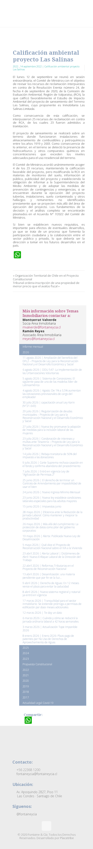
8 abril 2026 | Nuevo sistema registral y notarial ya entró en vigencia (51, 593)
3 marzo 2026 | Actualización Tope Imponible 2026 (50, 628)
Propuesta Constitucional (37, 664)
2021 (26, 675)
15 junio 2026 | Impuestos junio (42, 506)
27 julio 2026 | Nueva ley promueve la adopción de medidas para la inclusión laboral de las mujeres (52, 430)
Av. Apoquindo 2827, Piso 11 (39, 794)
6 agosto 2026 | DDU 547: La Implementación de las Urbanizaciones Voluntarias (52, 371)
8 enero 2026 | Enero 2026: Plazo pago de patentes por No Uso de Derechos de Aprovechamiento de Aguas (48, 639)
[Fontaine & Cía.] (47, 13)
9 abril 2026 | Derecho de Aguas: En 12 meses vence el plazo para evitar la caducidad (51, 584)
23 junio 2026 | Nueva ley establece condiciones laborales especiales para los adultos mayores (52, 499)
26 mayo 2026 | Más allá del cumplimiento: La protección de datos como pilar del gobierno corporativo (50, 527)
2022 (16, 66)
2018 (26, 692)
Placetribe (67, 838)
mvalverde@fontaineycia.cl (42, 327)
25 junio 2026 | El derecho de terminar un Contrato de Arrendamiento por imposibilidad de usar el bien (52, 483)
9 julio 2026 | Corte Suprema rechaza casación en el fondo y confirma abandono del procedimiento (53, 464)
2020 (26, 681)
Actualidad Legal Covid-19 (38, 703)
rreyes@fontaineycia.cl (39, 339)
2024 (26, 653)
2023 (26, 659)
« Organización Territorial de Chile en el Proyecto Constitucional (46, 277)
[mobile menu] (87, 9)
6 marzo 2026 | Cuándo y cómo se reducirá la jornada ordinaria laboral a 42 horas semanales (51, 619)
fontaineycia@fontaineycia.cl (36, 774)
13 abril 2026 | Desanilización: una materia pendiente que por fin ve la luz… (49, 575)
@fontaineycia (26, 814)
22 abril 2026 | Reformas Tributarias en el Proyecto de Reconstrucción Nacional (48, 567)
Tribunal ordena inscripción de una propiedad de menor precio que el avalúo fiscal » (46, 284)
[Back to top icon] (46, 826)
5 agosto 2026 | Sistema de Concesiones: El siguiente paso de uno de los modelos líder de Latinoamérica (50, 382)
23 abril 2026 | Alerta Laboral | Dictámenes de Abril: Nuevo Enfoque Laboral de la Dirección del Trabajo (52, 557)
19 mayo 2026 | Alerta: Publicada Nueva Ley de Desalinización (51, 537)
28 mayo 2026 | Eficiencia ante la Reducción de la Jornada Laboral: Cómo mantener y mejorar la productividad (52, 515)
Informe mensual (33, 347)
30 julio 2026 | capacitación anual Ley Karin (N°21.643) (49, 404)
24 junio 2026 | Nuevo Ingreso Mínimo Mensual (51, 492)
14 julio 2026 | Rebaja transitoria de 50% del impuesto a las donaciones (50, 455)
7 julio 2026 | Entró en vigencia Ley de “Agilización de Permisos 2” (46, 472)
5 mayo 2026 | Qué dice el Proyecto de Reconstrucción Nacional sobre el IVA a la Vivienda (52, 546)
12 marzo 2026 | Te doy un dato (42, 613)
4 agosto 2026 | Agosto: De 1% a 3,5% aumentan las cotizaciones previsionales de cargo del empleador (52, 394)
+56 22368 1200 (28, 770)
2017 (26, 697)
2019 (26, 686)
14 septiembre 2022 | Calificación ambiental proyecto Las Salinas (46, 68)
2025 (26, 648)
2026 (26, 352)
